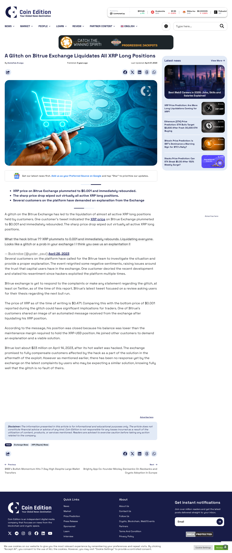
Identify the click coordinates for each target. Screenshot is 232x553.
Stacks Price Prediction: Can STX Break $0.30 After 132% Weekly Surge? (179, 161)
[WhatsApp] (154, 72)
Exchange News (21, 445)
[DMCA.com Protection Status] (199, 534)
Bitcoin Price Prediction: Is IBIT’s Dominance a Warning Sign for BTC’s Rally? (179, 144)
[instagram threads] (29, 533)
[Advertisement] (194, 238)
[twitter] (10, 533)
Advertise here (146, 417)
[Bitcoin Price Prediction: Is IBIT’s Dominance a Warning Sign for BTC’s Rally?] (213, 143)
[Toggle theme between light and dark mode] (166, 26)
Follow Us (124, 516)
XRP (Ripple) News (39, 445)
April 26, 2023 (58, 254)
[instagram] (23, 533)
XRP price (98, 219)
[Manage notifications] (225, 546)
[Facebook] (125, 72)
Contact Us (125, 511)
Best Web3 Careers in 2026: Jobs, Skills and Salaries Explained (194, 94)
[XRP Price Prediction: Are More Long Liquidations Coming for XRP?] (213, 108)
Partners (123, 526)
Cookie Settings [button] (203, 547)
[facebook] (36, 533)
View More (217, 60)
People (43, 26)
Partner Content (101, 26)
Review (76, 26)
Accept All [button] (221, 547)
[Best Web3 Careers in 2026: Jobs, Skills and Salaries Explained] (194, 82)
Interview (68, 536)
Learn (60, 26)
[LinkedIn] (139, 72)
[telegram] (16, 533)
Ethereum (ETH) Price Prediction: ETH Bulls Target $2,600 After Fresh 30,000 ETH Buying (180, 126)
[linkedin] (43, 533)
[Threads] (147, 72)
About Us (124, 506)
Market (25, 26)
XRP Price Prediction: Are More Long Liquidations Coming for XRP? (180, 108)
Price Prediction (72, 516)
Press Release (71, 521)
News (8, 26)
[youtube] (50, 533)
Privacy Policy (126, 536)
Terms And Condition (130, 531)
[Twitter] (132, 72)
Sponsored (69, 526)
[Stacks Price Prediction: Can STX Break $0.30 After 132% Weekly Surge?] (213, 161)
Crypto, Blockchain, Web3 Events (137, 521)
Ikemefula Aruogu (16, 63)
